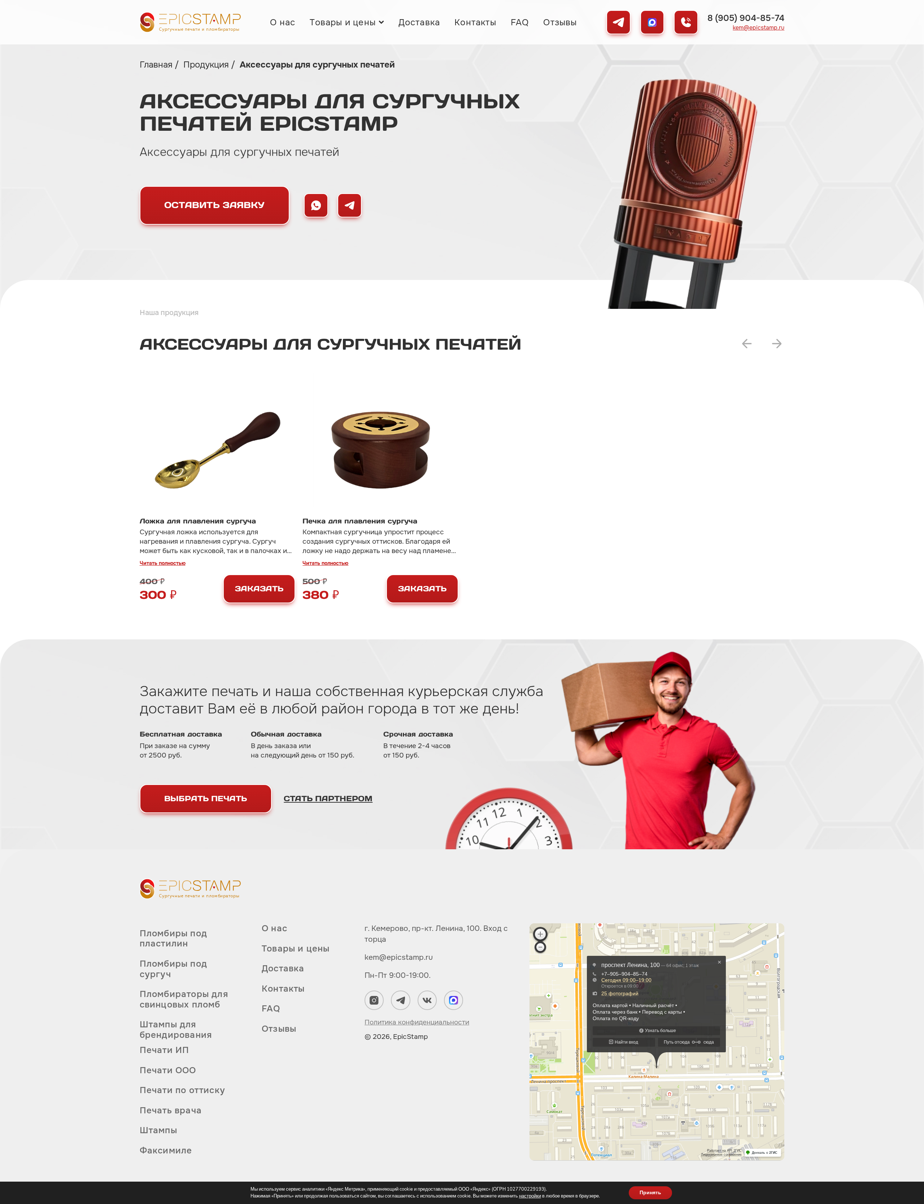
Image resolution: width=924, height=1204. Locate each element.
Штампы (158, 1130)
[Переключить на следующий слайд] (777, 343)
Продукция (207, 64)
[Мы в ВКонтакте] (427, 1000)
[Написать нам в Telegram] (349, 205)
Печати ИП (164, 1050)
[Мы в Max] (652, 22)
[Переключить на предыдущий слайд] (747, 343)
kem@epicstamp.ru (758, 28)
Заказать (259, 589)
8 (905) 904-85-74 (745, 18)
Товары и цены (343, 22)
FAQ (520, 22)
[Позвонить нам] (686, 22)
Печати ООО (168, 1070)
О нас (282, 22)
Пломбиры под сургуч (173, 969)
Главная (157, 64)
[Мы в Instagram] (374, 1000)
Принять (650, 1192)
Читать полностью (163, 563)
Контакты (475, 22)
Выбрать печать (205, 798)
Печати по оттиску (182, 1090)
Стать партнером (328, 798)
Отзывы (560, 22)
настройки (530, 1196)
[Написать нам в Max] (316, 205)
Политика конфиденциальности (417, 1022)
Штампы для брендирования (176, 1029)
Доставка (419, 22)
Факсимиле (166, 1150)
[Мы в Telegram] (618, 22)
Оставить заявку (214, 205)
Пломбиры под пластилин (173, 938)
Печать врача (171, 1110)
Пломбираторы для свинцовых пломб (184, 999)
